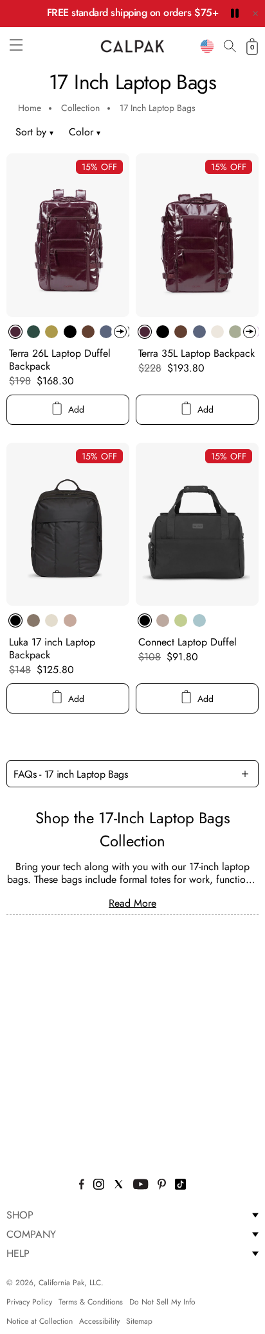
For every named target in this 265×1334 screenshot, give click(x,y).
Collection (80, 107)
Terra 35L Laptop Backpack (196, 353)
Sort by (30, 131)
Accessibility (99, 1321)
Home (29, 107)
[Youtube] (140, 1186)
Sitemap (139, 1321)
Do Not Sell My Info (162, 1302)
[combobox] (207, 46)
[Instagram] (99, 1186)
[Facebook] (82, 1186)
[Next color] (120, 332)
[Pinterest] (162, 1186)
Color (84, 131)
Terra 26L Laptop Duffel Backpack (60, 359)
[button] (16, 45)
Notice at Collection (39, 1321)
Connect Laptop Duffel (187, 642)
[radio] (15, 332)
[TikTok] (180, 1186)
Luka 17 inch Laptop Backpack (52, 648)
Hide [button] (255, 13)
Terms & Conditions (91, 1302)
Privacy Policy (29, 1302)
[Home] (132, 46)
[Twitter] (119, 1186)
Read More (132, 903)
